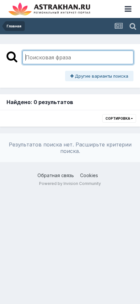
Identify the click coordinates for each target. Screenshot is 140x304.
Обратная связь (55, 175)
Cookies (89, 175)
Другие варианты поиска (101, 76)
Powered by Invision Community (70, 183)
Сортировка (118, 118)
